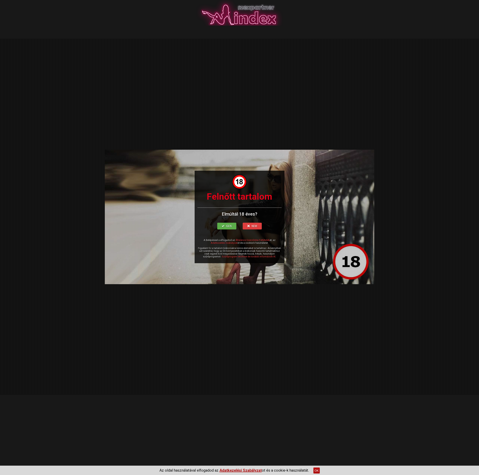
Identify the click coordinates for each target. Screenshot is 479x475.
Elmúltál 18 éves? (239, 214)
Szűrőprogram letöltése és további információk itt (248, 256)
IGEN (229, 226)
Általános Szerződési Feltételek (253, 240)
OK (317, 470)
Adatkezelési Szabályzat (224, 242)
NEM (254, 226)
